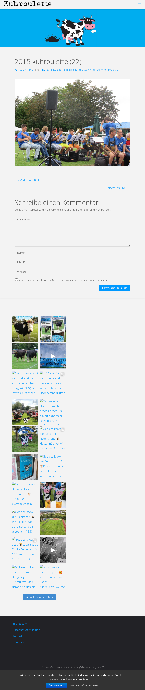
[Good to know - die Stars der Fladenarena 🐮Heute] (53, 439)
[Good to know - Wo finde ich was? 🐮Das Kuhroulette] (53, 467)
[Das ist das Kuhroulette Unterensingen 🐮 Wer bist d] (25, 329)
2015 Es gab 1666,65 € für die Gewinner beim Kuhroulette (82, 69)
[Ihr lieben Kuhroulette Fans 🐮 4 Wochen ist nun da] (25, 356)
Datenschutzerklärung (26, 630)
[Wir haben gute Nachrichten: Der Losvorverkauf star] (53, 550)
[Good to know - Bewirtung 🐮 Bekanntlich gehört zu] (25, 412)
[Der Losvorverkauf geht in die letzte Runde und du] (25, 384)
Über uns (18, 642)
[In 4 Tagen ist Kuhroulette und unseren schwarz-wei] (53, 384)
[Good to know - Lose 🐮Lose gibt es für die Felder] (25, 550)
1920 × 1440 (26, 69)
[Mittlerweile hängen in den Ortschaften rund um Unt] (25, 467)
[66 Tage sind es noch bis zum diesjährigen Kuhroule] (25, 578)
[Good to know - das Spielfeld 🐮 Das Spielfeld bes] (53, 522)
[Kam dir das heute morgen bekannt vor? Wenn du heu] (53, 356)
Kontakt (17, 636)
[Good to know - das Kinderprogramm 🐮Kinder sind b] (53, 495)
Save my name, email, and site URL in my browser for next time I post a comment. (63, 280)
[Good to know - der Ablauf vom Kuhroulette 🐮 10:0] (25, 495)
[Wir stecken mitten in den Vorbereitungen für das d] (53, 329)
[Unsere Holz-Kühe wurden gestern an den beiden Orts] (25, 439)
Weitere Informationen (84, 685)
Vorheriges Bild (29, 180)
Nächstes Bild (116, 188)
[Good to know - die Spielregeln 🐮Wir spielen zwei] (25, 522)
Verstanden (56, 685)
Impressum (20, 623)
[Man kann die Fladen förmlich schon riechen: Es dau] (53, 412)
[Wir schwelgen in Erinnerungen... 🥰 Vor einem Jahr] (53, 578)
